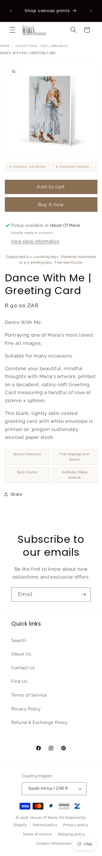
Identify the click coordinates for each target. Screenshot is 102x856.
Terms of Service (29, 695)
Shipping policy (71, 834)
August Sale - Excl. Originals (41, 46)
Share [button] (16, 494)
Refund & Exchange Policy (39, 722)
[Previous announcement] (11, 11)
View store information (35, 241)
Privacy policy (75, 825)
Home (5, 46)
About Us (21, 654)
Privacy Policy (26, 709)
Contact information (54, 844)
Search (18, 640)
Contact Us (23, 667)
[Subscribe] (83, 594)
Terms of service (37, 834)
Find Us (19, 681)
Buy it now (51, 204)
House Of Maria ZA (47, 818)
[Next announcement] (91, 11)
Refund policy (45, 825)
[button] (12, 30)
